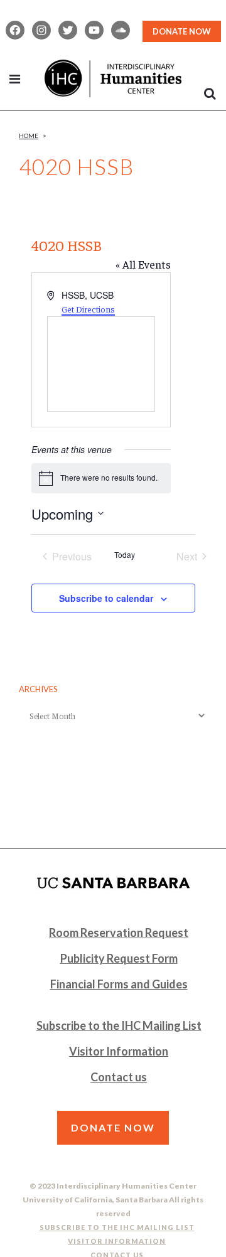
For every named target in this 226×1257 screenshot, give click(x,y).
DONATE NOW (182, 31)
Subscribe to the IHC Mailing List (119, 1025)
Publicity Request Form (119, 958)
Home (28, 135)
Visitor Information (118, 1051)
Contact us (118, 1077)
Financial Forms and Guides (119, 984)
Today (124, 555)
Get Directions (88, 308)
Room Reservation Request (118, 932)
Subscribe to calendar (106, 598)
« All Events (143, 264)
